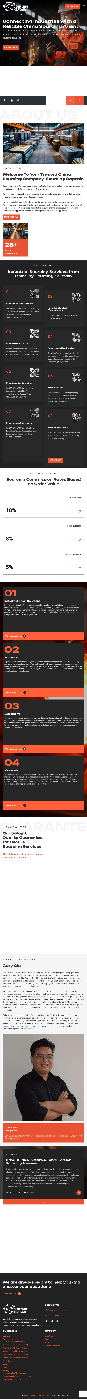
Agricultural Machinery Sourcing (15, 1351)
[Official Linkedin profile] (5, 100)
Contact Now (10, 48)
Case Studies (50, 1336)
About (5, 1364)
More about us (11, 217)
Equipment (7, 1339)
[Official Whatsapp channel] (18, 100)
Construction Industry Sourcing (15, 1379)
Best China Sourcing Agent (37, 1396)
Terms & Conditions (52, 1346)
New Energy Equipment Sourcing (15, 1354)
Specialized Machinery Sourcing (15, 1358)
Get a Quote (72, 6)
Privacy (48, 1342)
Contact (6, 1367)
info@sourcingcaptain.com (55, 1310)
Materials (6, 1336)
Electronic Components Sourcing (15, 1345)
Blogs (47, 1339)
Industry (6, 1371)
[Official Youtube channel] (11, 100)
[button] (70, 100)
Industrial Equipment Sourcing (14, 1341)
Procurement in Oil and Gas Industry (17, 1376)
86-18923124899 (52, 1315)
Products (6, 1361)
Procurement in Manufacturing (14, 1373)
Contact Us (9, 1293)
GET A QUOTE (55, 460)
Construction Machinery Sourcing (16, 1348)
